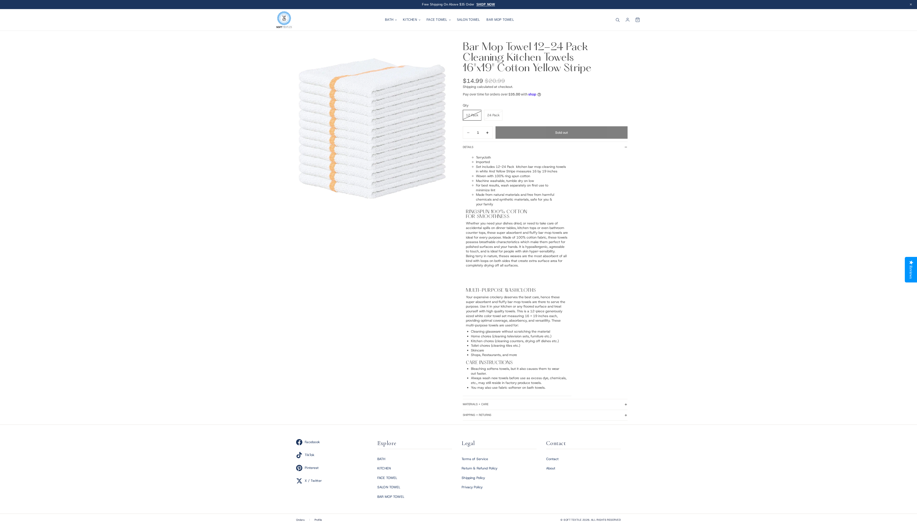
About (550, 468)
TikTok (310, 455)
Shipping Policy (473, 478)
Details (468, 147)
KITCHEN (410, 19)
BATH (389, 19)
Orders (300, 519)
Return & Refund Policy (479, 468)
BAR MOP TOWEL (500, 19)
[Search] (617, 20)
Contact (552, 459)
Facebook (312, 442)
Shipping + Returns (477, 415)
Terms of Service (475, 459)
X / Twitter (313, 480)
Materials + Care (475, 404)
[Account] (627, 20)
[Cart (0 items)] (637, 20)
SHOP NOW (485, 4)
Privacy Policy (472, 487)
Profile (318, 519)
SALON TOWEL (468, 19)
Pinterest (312, 468)
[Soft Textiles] (284, 19)
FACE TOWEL (437, 19)
